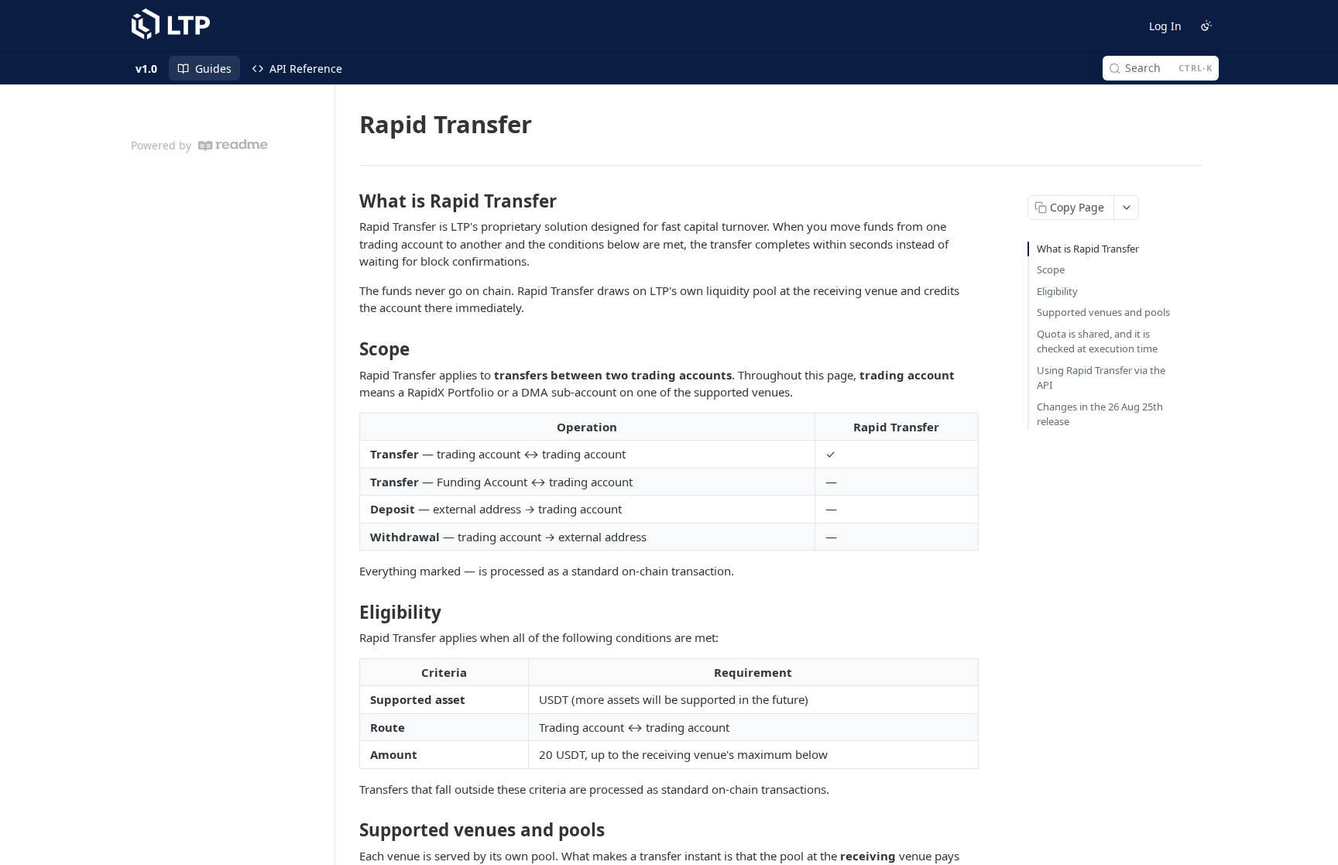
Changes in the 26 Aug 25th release (1100, 414)
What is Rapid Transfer (1088, 249)
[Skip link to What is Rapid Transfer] (348, 201)
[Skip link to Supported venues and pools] (348, 830)
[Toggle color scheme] (1206, 25)
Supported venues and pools (1103, 312)
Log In (1165, 26)
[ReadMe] (233, 145)
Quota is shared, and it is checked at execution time (1097, 341)
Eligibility (1057, 291)
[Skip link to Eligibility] (348, 611)
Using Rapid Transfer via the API (1101, 378)
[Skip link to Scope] (348, 349)
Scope (1051, 269)
